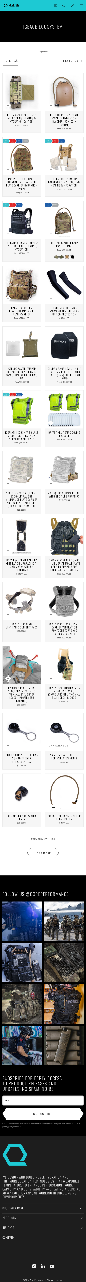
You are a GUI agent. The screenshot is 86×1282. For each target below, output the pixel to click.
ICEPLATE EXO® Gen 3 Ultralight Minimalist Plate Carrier (22, 311)
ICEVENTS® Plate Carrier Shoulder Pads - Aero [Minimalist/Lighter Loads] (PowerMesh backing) (22, 694)
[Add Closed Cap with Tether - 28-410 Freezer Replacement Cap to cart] (8, 745)
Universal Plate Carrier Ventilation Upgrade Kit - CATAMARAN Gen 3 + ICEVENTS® (22, 565)
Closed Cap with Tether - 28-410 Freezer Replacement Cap (22, 758)
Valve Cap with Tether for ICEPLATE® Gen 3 (64, 756)
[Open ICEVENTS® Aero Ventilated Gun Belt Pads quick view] (8, 614)
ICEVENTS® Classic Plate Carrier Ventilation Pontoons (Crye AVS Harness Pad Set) (64, 629)
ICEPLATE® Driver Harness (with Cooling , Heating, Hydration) (21, 246)
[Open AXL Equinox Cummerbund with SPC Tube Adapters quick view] (51, 483)
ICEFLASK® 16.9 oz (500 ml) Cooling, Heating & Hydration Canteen (21, 118)
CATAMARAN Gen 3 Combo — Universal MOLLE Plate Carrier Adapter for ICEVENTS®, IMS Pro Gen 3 (64, 565)
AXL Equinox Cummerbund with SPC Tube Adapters (64, 494)
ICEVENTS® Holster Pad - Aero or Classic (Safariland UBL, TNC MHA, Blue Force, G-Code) (64, 693)
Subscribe (43, 1113)
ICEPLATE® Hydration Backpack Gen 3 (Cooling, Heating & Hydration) (64, 182)
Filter (8, 60)
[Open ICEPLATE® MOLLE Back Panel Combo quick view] (51, 233)
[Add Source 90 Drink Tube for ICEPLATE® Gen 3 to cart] (51, 806)
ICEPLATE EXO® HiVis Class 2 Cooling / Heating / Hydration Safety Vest (21, 435)
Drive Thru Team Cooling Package (64, 434)
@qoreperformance (47, 894)
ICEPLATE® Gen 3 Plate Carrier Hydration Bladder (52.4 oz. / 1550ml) (64, 120)
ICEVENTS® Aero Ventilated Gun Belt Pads (22, 625)
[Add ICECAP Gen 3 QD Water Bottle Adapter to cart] (8, 806)
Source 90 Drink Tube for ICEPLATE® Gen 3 (64, 817)
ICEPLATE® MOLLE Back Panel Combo (64, 244)
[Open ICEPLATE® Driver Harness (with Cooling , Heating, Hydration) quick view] (8, 233)
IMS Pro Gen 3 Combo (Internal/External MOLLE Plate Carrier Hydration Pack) (22, 184)
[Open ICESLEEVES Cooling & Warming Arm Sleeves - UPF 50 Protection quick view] (51, 298)
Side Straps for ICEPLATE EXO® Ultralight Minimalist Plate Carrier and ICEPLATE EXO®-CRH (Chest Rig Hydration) (22, 499)
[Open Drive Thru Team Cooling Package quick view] (51, 423)
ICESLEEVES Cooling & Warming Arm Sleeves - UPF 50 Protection (64, 311)
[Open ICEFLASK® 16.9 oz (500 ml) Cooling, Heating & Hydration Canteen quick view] (8, 105)
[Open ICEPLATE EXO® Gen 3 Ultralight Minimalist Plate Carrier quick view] (8, 298)
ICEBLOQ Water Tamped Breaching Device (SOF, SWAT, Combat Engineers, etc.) (21, 373)
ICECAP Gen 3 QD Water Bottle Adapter (21, 817)
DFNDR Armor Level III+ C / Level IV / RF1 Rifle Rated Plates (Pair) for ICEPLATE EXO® (64, 373)
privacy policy (7, 1127)
